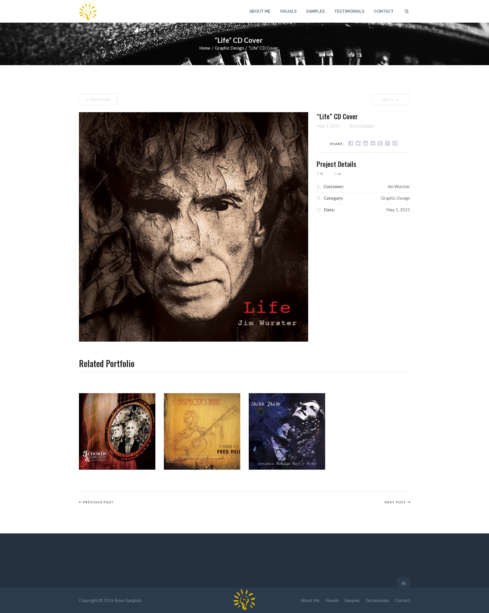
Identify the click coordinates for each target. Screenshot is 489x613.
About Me (310, 600)
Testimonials (377, 600)
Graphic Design (229, 47)
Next (388, 99)
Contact (402, 600)
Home (204, 47)
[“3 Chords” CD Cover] (117, 431)
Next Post (395, 502)
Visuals (332, 600)
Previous (101, 99)
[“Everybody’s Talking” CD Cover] (202, 431)
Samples (352, 600)
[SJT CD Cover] (287, 431)
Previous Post (98, 502)
